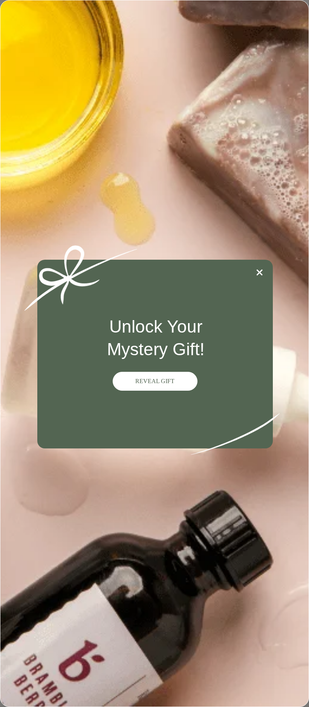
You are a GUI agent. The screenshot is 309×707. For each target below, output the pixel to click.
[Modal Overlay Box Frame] (154, 353)
